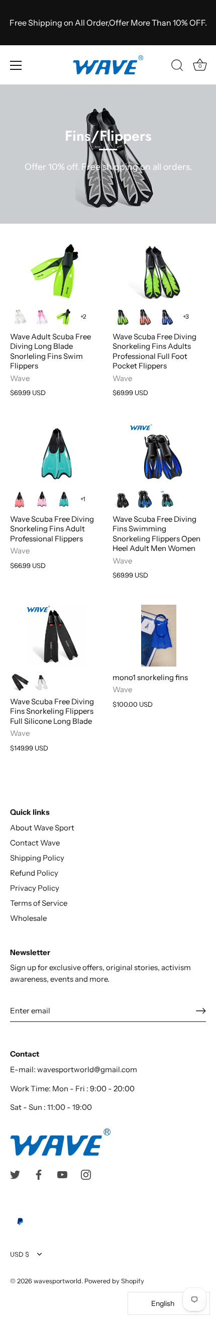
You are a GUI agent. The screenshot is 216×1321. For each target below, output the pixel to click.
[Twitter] (15, 1174)
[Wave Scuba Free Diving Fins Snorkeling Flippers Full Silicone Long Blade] (56, 636)
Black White (42, 682)
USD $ (19, 1254)
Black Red (20, 682)
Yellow (64, 317)
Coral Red (20, 499)
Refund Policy (34, 873)
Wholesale (28, 918)
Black (122, 499)
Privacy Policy (34, 888)
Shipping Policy (37, 858)
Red (144, 317)
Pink (42, 317)
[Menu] (16, 65)
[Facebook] (39, 1174)
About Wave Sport (42, 827)
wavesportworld (57, 1281)
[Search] (177, 67)
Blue (166, 317)
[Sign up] (201, 1011)
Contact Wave (35, 842)
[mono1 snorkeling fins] (159, 636)
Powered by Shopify (114, 1281)
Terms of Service (38, 903)
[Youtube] (62, 1174)
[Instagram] (86, 1174)
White (20, 317)
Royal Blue (144, 499)
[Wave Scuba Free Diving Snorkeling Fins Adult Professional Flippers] (56, 453)
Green (64, 499)
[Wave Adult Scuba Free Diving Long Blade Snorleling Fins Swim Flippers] (56, 271)
